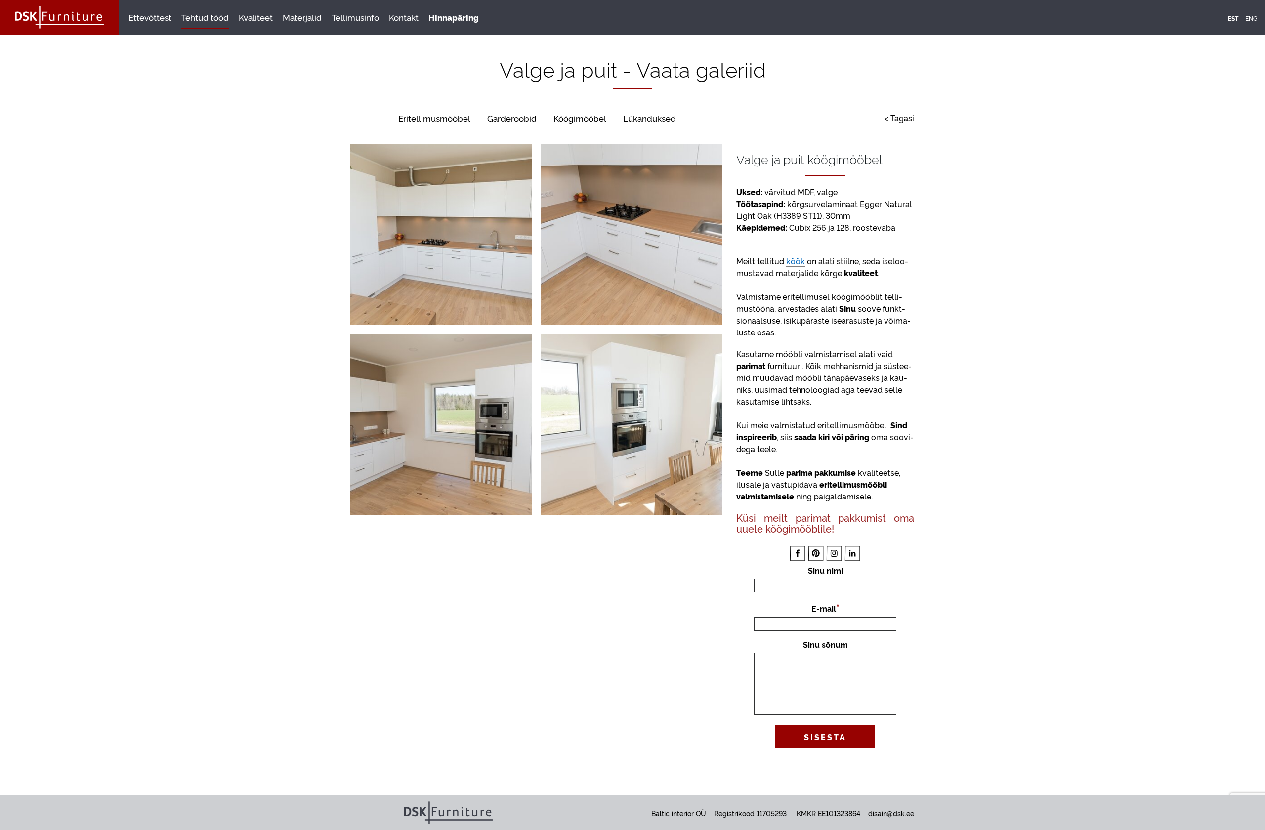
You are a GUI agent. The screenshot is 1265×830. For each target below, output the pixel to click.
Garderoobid (512, 118)
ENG (1251, 18)
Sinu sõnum (825, 644)
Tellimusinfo (355, 17)
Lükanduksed (649, 118)
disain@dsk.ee (891, 813)
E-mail (823, 608)
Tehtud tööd (205, 17)
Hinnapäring (453, 17)
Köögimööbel (579, 118)
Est (1233, 18)
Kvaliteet (256, 17)
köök (795, 260)
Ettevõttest (149, 17)
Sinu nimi (825, 570)
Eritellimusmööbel (434, 118)
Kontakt (404, 17)
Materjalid (302, 17)
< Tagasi (899, 117)
